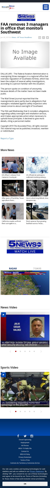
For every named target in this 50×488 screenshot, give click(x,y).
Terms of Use (25, 460)
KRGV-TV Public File (25, 448)
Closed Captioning (25, 440)
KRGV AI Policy (25, 454)
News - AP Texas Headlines (22, 37)
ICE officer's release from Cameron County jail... (11, 176)
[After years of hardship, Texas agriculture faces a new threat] (13, 188)
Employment (25, 443)
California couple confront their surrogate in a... (11, 222)
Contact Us (25, 451)
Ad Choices (25, 445)
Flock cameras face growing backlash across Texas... (36, 222)
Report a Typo (7, 138)
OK (25, 484)
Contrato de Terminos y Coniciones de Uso (25, 463)
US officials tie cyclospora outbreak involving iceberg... (36, 176)
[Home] (16, 7)
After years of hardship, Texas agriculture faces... (13, 199)
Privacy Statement (25, 457)
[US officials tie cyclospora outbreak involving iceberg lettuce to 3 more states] (37, 165)
